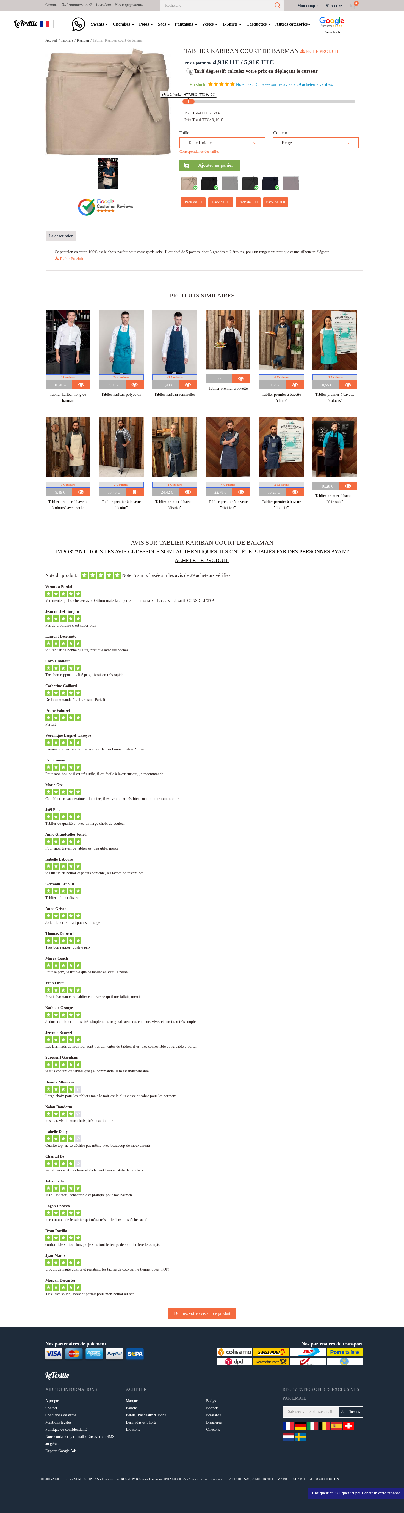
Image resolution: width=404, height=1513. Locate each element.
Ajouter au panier (211, 165)
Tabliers (67, 40)
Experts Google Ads (60, 1451)
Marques (132, 1401)
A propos (52, 1401)
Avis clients (332, 32)
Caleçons (213, 1429)
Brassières (214, 1422)
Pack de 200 (275, 202)
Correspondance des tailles (199, 151)
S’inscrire (334, 6)
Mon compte (307, 6)
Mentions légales (58, 1422)
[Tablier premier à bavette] (228, 342)
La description (61, 236)
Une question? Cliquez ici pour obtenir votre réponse (356, 1493)
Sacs (162, 24)
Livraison (103, 4)
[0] (352, 6)
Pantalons (184, 24)
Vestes (208, 24)
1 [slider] (188, 102)
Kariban (83, 40)
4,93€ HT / (228, 62)
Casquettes (257, 24)
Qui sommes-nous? (77, 4)
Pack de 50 (220, 202)
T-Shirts (230, 24)
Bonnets (212, 1408)
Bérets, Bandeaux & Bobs (146, 1415)
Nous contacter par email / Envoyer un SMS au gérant (79, 1440)
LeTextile (25, 23)
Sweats (98, 24)
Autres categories (291, 24)
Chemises (122, 24)
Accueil (51, 40)
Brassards (213, 1415)
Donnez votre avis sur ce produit (202, 1313)
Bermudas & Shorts (141, 1422)
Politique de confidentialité (66, 1429)
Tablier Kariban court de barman (118, 40)
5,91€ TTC (259, 62)
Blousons (133, 1429)
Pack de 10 (193, 202)
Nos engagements (129, 4)
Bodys (211, 1401)
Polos (144, 24)
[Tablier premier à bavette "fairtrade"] (334, 449)
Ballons (131, 1408)
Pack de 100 (248, 202)
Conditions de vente (60, 1415)
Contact (51, 4)
